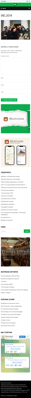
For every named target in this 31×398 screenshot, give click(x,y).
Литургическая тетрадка (8, 323)
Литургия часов (5, 320)
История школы (5, 217)
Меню (4, 8)
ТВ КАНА (3, 281)
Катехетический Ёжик (7, 190)
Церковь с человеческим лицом (10, 176)
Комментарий (5, 56)
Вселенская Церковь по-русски (10, 279)
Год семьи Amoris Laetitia (8, 198)
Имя (2, 78)
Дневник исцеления (7, 220)
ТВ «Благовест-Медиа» (8, 287)
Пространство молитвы (8, 325)
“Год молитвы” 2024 (7, 193)
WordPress (10, 395)
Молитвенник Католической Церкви (12, 312)
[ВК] (27, 1)
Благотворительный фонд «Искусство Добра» (14, 290)
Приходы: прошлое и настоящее (10, 179)
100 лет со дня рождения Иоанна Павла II (13, 185)
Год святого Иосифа (7, 196)
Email (3, 85)
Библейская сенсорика (7, 204)
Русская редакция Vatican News (10, 276)
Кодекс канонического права (9, 317)
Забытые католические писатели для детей (14, 187)
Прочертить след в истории (9, 210)
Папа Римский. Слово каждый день (11, 306)
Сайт (2, 92)
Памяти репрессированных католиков (12, 182)
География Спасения (7, 207)
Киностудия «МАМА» (7, 284)
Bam (16, 395)
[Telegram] (29, 1)
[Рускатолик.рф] (15, 4)
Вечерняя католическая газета (10, 303)
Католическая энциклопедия (9, 309)
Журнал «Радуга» (6, 292)
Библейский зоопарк (7, 201)
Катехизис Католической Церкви (11, 314)
